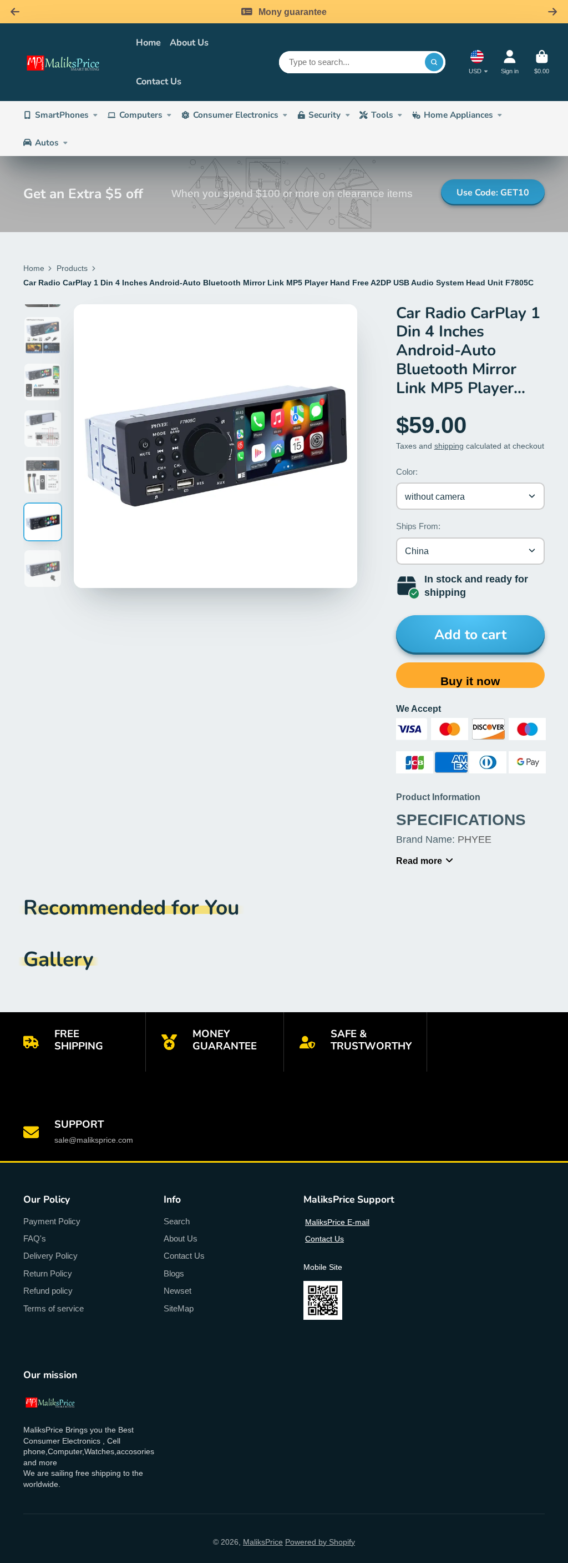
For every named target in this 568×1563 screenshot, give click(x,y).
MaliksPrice (263, 1541)
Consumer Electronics (235, 114)
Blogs (174, 1273)
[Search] (434, 62)
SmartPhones (62, 114)
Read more (419, 861)
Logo (71, 62)
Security (324, 114)
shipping (449, 445)
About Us (189, 42)
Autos (47, 142)
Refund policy (48, 1290)
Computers (141, 114)
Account (510, 62)
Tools (382, 114)
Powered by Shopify (320, 1541)
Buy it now (470, 681)
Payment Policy (51, 1221)
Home (148, 42)
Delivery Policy (50, 1255)
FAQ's (34, 1238)
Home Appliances (458, 114)
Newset (177, 1290)
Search (177, 1221)
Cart (541, 62)
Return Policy (47, 1273)
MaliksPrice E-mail (337, 1222)
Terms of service (53, 1308)
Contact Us (158, 81)
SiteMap (179, 1308)
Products (72, 268)
